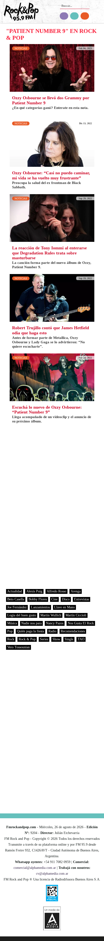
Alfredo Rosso (56, 591)
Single (69, 639)
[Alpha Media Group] (52, 918)
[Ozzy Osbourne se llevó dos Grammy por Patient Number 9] (52, 67)
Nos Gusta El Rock (81, 623)
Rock (10, 639)
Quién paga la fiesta (30, 631)
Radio (52, 631)
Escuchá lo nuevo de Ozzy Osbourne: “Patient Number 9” (47, 410)
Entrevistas (81, 599)
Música (12, 623)
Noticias (21, 48)
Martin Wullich (50, 615)
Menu (97, 12)
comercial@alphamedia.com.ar (35, 868)
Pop (10, 631)
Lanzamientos (40, 607)
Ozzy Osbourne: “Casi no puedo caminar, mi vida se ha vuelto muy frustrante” (51, 175)
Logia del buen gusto (21, 615)
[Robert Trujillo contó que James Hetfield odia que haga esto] (52, 297)
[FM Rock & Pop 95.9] (19, 12)
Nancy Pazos (54, 623)
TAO (81, 639)
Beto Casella (15, 599)
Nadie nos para (31, 623)
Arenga (76, 591)
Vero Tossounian (18, 647)
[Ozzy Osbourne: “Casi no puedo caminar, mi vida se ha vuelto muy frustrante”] (52, 142)
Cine (54, 599)
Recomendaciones (73, 631)
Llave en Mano (64, 607)
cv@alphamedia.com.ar (52, 873)
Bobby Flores (38, 599)
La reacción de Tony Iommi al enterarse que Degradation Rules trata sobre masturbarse (49, 252)
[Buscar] (85, 4)
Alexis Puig (34, 591)
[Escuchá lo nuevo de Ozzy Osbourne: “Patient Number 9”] (52, 377)
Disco (66, 599)
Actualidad (14, 591)
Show (56, 639)
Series (44, 639)
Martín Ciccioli (76, 615)
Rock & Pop (27, 639)
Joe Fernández (17, 607)
